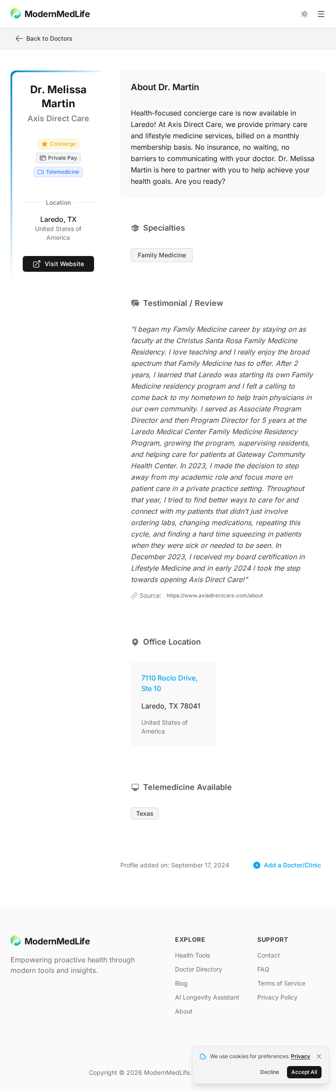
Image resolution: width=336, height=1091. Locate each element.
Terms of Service (281, 983)
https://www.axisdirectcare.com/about (215, 595)
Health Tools (192, 955)
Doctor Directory (198, 969)
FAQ (263, 969)
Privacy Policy (277, 997)
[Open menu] (321, 14)
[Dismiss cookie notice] (319, 1056)
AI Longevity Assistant (207, 997)
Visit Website (64, 263)
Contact (268, 955)
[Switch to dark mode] (305, 14)
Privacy (300, 1056)
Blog (181, 983)
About (183, 1011)
